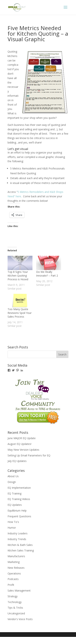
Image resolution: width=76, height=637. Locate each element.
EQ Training (14, 493)
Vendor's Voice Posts (20, 619)
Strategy (13, 596)
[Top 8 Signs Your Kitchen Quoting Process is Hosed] (20, 263)
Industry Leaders (17, 533)
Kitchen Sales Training (21, 550)
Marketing (14, 562)
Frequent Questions (19, 516)
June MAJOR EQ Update (22, 438)
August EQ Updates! (19, 444)
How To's (13, 522)
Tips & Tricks (15, 607)
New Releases (16, 567)
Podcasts (13, 579)
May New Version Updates (23, 449)
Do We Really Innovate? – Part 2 (47, 273)
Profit (11, 585)
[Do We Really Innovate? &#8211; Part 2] (48, 263)
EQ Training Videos (19, 499)
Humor (12, 527)
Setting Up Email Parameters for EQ (29, 455)
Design (12, 482)
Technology (15, 602)
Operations (14, 573)
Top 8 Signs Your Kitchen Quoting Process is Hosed (18, 275)
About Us (13, 476)
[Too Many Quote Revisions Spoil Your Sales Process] (20, 300)
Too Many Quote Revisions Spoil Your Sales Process (20, 312)
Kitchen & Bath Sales (20, 545)
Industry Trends (17, 539)
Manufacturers (16, 556)
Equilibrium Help (17, 510)
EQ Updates (15, 505)
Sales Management (19, 590)
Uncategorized (16, 613)
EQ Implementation (19, 487)
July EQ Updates (17, 461)
